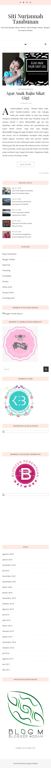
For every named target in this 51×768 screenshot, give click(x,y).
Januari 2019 (7, 636)
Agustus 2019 (8, 609)
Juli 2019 (5, 614)
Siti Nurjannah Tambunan (25, 18)
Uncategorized (25, 89)
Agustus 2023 (8, 554)
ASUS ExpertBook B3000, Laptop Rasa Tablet (21, 213)
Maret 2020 (7, 587)
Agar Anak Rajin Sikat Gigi (25, 95)
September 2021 (9, 581)
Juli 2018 (5, 653)
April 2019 (6, 620)
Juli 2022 (5, 570)
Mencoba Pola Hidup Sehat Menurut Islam (22, 224)
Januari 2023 (7, 559)
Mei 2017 (6, 669)
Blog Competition (9, 254)
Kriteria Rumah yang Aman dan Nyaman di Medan (21, 202)
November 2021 (9, 576)
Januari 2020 (7, 592)
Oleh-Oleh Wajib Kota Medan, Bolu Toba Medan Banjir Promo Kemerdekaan (22, 192)
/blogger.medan (31, 748)
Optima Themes (32, 763)
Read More (25, 164)
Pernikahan (6, 276)
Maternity (6, 265)
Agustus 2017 (8, 658)
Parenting (6, 270)
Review (5, 281)
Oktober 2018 (8, 647)
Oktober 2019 (8, 603)
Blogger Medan (8, 259)
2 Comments (44, 173)
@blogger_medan (21, 748)
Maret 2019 (7, 625)
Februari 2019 (8, 631)
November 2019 (9, 598)
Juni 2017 (6, 664)
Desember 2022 (9, 565)
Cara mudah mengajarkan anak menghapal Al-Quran (21, 235)
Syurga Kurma (8, 292)
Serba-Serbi (7, 287)
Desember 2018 (9, 642)
